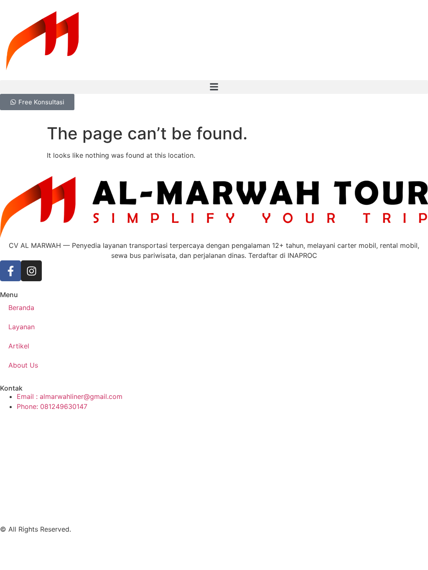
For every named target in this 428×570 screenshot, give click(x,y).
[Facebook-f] (10, 270)
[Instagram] (31, 270)
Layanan (21, 327)
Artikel (18, 346)
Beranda (21, 307)
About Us (23, 365)
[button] (214, 87)
